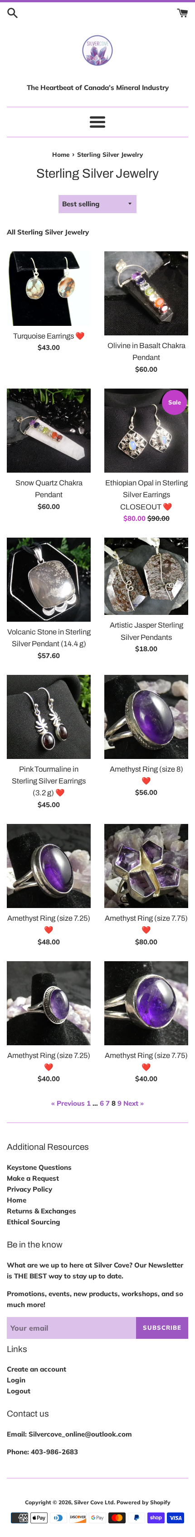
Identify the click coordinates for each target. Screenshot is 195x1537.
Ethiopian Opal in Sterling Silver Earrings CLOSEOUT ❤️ (146, 495)
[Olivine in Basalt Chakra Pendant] (146, 293)
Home (16, 1200)
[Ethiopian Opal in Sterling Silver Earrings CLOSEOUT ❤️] (146, 431)
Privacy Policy (29, 1189)
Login (16, 1380)
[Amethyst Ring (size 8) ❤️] (146, 717)
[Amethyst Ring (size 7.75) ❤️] (146, 866)
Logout (18, 1391)
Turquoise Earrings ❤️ (49, 336)
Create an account (36, 1369)
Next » (133, 1103)
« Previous (68, 1103)
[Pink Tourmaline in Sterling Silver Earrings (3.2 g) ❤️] (49, 717)
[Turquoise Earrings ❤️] (49, 288)
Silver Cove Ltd (94, 1502)
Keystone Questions (39, 1167)
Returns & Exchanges (41, 1211)
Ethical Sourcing (33, 1222)
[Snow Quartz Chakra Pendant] (49, 431)
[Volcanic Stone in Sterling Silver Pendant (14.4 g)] (49, 580)
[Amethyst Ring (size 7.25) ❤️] (49, 866)
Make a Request (33, 1178)
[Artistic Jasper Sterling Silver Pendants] (146, 576)
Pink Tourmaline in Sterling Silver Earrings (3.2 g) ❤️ (49, 781)
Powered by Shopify (144, 1502)
